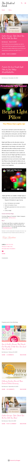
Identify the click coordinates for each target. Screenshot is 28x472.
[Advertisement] (14, 307)
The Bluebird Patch (8, 4)
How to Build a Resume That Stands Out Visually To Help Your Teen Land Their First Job (14, 346)
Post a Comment (11, 54)
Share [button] (3, 54)
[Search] (22, 3)
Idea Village (9, 244)
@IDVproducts (12, 217)
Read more (23, 354)
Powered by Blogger (15, 460)
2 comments (10, 354)
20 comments (10, 389)
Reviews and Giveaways (8, 248)
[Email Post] (3, 251)
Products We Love (7, 246)
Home (3, 10)
